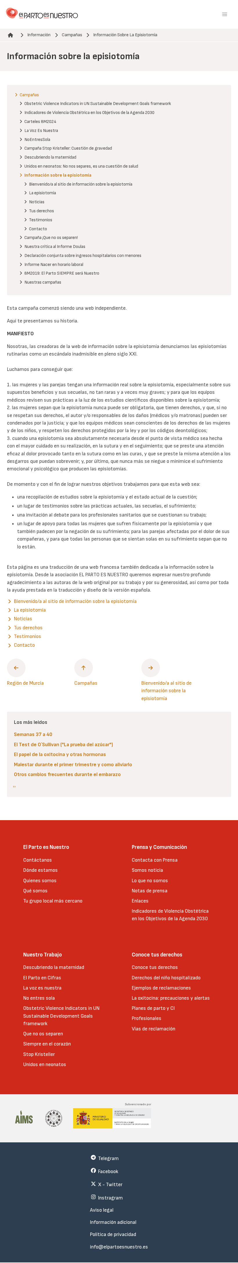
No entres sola (39, 998)
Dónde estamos (40, 870)
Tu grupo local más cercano (52, 901)
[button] (224, 14)
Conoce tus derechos (155, 967)
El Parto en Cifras (42, 978)
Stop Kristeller (39, 1054)
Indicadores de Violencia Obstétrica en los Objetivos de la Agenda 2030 (170, 915)
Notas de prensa (149, 891)
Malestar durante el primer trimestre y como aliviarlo (73, 765)
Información (39, 35)
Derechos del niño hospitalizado (166, 978)
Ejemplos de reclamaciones (161, 988)
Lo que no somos (150, 881)
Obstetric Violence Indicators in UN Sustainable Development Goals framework (61, 1016)
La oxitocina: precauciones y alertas (171, 998)
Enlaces (140, 901)
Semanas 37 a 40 (33, 734)
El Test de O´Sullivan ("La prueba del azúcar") (63, 745)
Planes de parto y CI (153, 1008)
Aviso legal (101, 1210)
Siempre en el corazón (47, 1044)
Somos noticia (147, 870)
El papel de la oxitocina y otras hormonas (60, 754)
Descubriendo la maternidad (53, 967)
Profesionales (146, 1018)
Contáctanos (37, 860)
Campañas (72, 35)
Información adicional (113, 1222)
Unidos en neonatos (44, 1064)
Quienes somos (40, 881)
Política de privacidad (113, 1234)
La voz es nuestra (42, 988)
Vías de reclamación (153, 1029)
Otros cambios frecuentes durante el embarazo (67, 774)
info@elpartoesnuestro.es (119, 1247)
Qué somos (35, 891)
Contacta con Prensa (155, 860)
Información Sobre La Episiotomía (125, 35)
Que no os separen (43, 1034)
